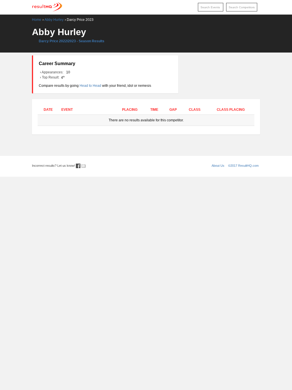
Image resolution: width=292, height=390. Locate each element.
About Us (218, 165)
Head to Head (90, 86)
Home (36, 20)
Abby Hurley (54, 20)
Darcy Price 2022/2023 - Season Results (71, 41)
